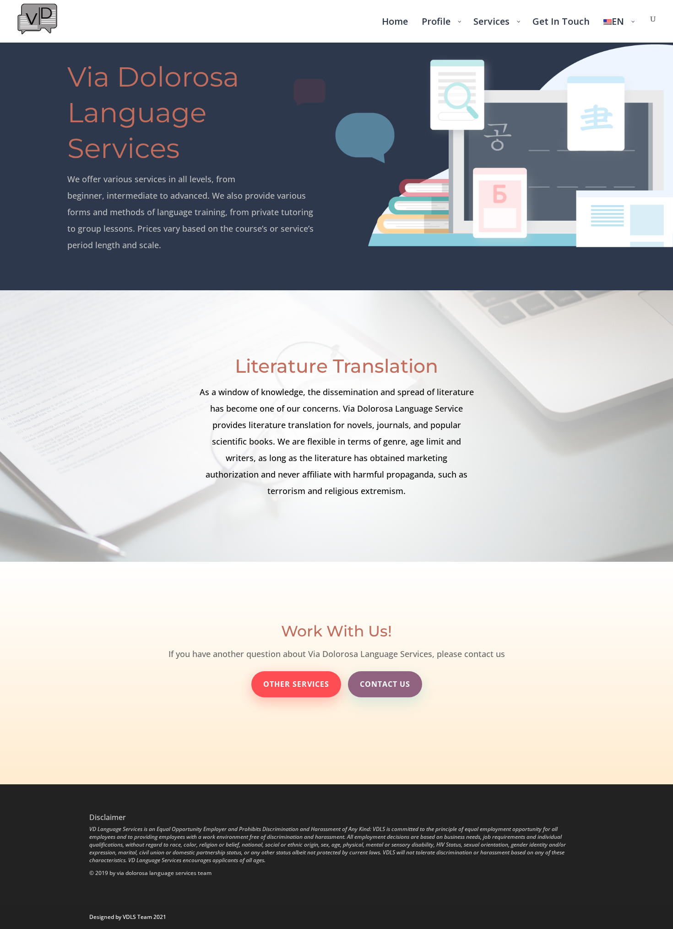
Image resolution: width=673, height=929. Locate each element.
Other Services (296, 684)
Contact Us (385, 684)
